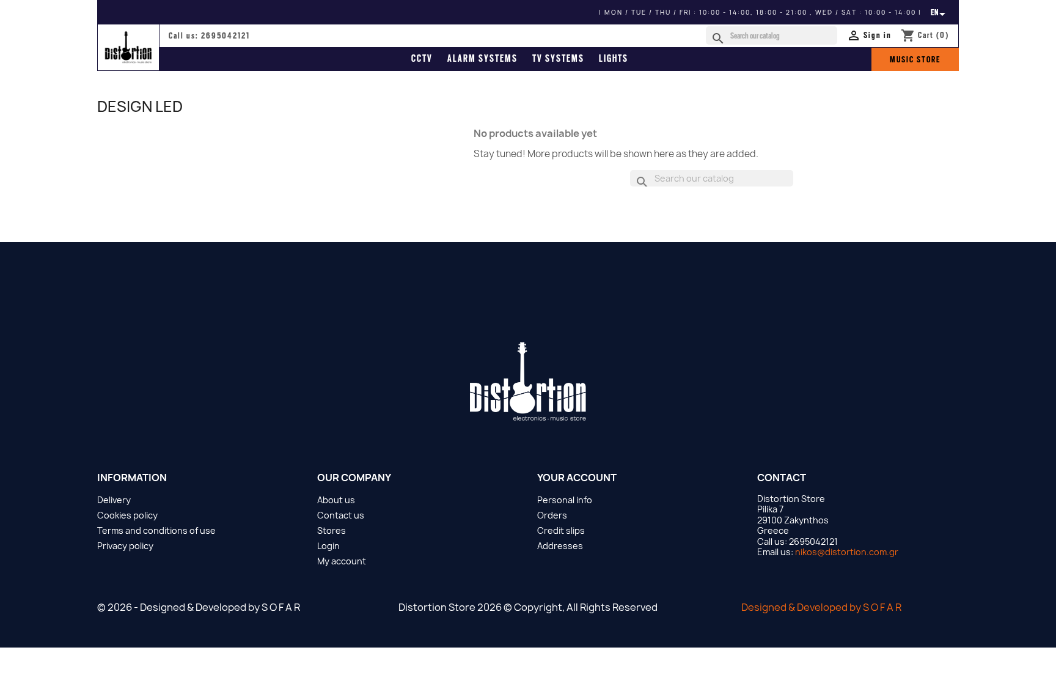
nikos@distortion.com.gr (846, 552)
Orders (552, 515)
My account (341, 561)
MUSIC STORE (915, 59)
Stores (331, 530)
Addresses (560, 546)
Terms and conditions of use (156, 530)
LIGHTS (613, 58)
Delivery (114, 500)
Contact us (340, 515)
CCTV (422, 58)
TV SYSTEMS (558, 58)
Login (328, 546)
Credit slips (561, 530)
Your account (577, 477)
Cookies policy (127, 515)
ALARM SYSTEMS (482, 58)
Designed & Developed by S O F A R (821, 607)
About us (336, 500)
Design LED (140, 106)
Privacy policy (125, 546)
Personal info (564, 500)
